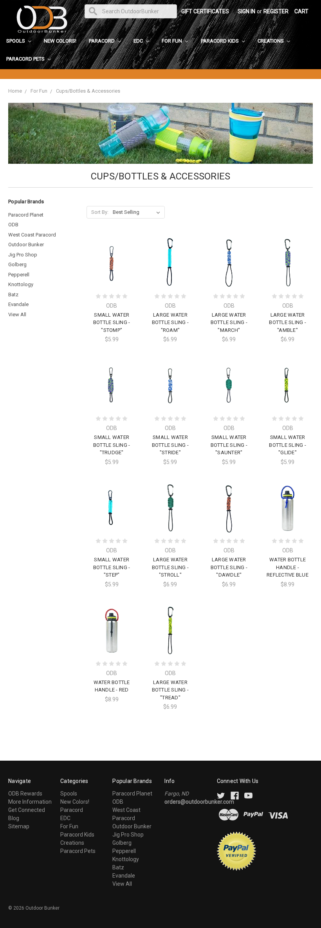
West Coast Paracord (32, 235)
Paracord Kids (220, 41)
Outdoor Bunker (26, 244)
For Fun (172, 41)
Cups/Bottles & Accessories (88, 91)
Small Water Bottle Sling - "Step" (111, 567)
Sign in (246, 11)
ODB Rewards (25, 793)
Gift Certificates (205, 11)
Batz (13, 294)
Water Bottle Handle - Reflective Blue (287, 567)
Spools (16, 41)
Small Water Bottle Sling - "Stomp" (111, 322)
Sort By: (99, 212)
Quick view (111, 248)
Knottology (20, 284)
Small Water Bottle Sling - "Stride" (170, 444)
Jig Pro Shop (22, 255)
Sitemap (18, 826)
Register (276, 11)
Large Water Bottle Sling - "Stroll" (170, 567)
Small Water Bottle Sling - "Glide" (287, 444)
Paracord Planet (25, 215)
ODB (13, 225)
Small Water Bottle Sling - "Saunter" (229, 444)
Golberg (17, 264)
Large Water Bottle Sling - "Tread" (170, 689)
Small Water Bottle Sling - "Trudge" (111, 444)
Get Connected (26, 810)
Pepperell (18, 275)
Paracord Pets (26, 59)
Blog (13, 818)
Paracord (102, 41)
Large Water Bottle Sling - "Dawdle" (229, 567)
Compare (109, 263)
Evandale (18, 304)
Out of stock (288, 522)
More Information (30, 802)
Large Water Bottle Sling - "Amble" (287, 322)
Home (15, 91)
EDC (138, 41)
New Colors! (60, 41)
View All (17, 314)
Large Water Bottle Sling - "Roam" (170, 322)
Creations (271, 41)
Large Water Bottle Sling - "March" (229, 322)
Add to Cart (111, 276)
